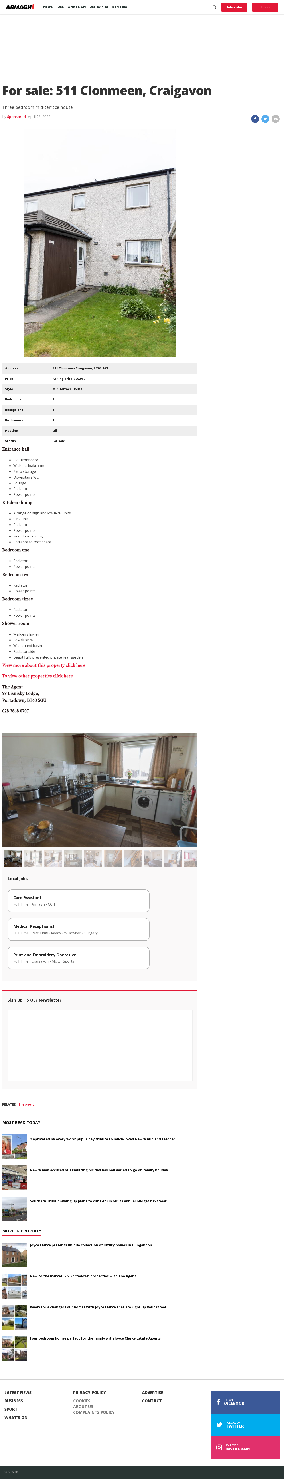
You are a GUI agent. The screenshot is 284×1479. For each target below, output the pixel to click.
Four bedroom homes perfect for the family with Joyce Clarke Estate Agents (95, 1338)
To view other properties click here (37, 676)
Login (265, 7)
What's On (16, 1418)
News (48, 6)
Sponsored (16, 116)
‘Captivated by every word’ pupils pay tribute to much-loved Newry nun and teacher (102, 1139)
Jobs (60, 6)
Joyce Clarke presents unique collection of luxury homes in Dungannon (91, 1245)
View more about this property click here (43, 665)
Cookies (81, 1401)
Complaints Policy (94, 1412)
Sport (11, 1409)
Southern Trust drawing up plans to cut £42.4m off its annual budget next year (98, 1201)
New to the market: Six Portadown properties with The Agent (83, 1276)
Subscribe (234, 7)
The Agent (26, 1104)
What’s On (76, 6)
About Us (83, 1407)
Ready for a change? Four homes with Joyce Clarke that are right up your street (98, 1307)
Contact (152, 1401)
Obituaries (98, 6)
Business (13, 1401)
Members (119, 6)
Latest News (18, 1393)
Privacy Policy (89, 1393)
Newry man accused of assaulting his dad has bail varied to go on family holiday (99, 1170)
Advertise (152, 1393)
